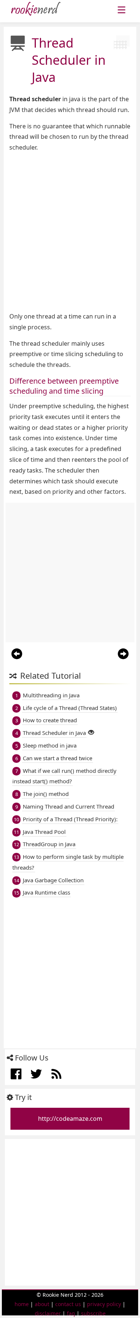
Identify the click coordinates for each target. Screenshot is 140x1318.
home (22, 1304)
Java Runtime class (46, 892)
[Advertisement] (70, 232)
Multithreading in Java (51, 695)
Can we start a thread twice (57, 758)
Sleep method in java (50, 745)
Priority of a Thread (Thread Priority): (70, 819)
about (42, 1304)
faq (71, 1313)
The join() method (46, 793)
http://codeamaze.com (70, 1118)
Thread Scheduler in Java (54, 732)
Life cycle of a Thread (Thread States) (70, 707)
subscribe (93, 1313)
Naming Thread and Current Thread (68, 806)
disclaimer (48, 1313)
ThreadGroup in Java (49, 844)
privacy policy (104, 1304)
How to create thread (50, 720)
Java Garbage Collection (53, 880)
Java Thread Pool (44, 831)
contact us (68, 1304)
